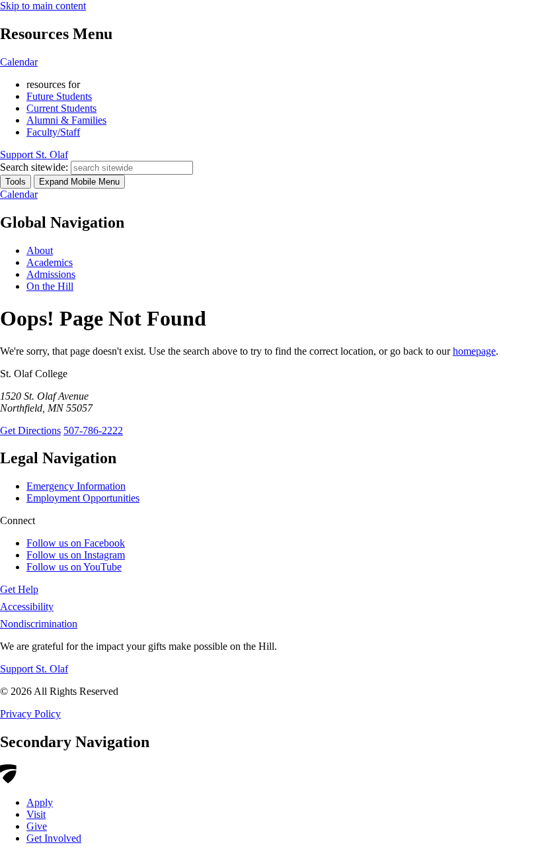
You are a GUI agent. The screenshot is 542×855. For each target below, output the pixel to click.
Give (36, 826)
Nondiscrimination (38, 623)
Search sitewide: (34, 167)
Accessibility (27, 606)
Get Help (19, 589)
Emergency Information (76, 486)
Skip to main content (43, 5)
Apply (39, 802)
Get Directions (30, 430)
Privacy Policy (30, 713)
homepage (474, 351)
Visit (36, 814)
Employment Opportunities (82, 498)
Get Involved (53, 838)
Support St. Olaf (34, 668)
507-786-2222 (93, 430)
